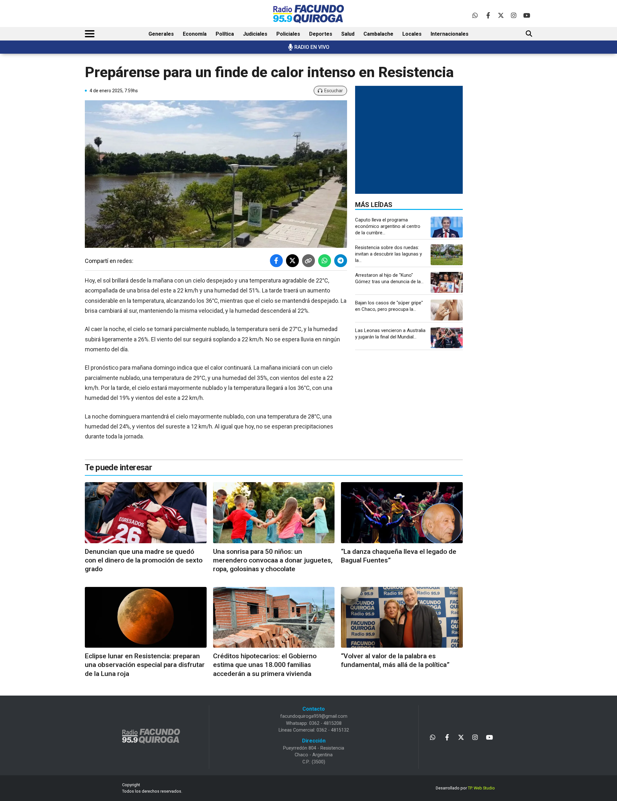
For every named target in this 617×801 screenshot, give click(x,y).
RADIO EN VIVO (311, 47)
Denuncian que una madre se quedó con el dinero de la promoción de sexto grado (143, 560)
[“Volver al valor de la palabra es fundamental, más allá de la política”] (402, 617)
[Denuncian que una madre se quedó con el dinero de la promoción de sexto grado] (146, 512)
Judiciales (255, 34)
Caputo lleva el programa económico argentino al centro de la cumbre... (387, 226)
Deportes (320, 34)
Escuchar (333, 90)
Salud (347, 34)
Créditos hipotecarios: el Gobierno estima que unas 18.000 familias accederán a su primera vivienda (265, 665)
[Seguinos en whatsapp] (475, 15)
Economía (195, 34)
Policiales (288, 34)
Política (225, 34)
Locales (412, 34)
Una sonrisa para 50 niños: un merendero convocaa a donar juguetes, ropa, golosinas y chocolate (273, 560)
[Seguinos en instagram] (513, 15)
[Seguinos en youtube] (526, 15)
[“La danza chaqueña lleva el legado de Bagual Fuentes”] (402, 512)
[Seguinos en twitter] (500, 15)
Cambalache (378, 34)
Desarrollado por (465, 788)
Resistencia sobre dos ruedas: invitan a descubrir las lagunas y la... (388, 254)
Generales (161, 34)
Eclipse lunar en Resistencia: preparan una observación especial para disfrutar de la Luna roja (145, 665)
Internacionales (450, 34)
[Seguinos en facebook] (488, 15)
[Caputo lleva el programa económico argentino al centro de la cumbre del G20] (447, 227)
